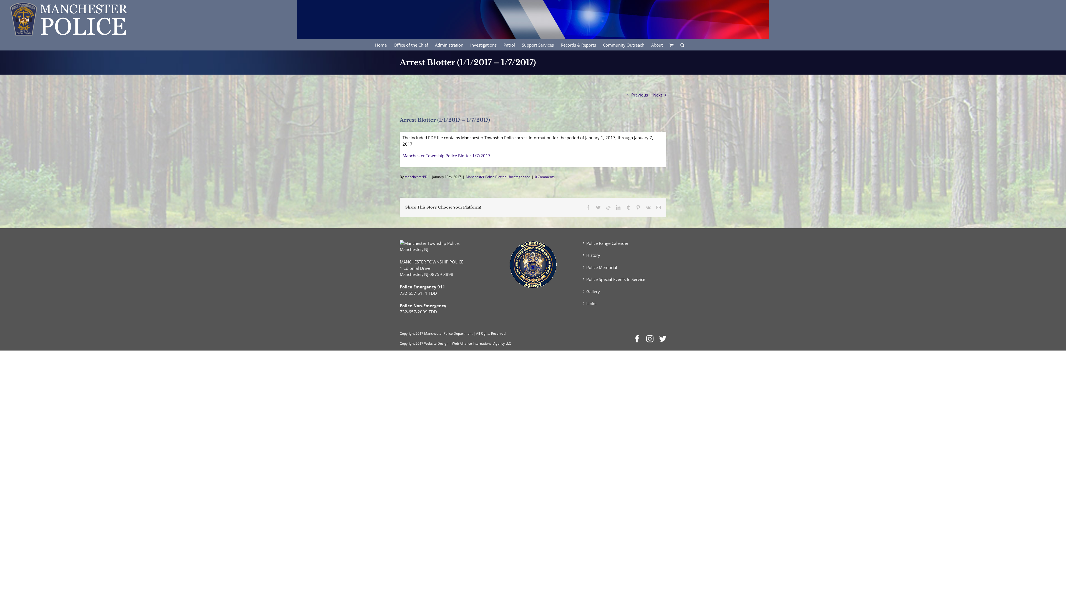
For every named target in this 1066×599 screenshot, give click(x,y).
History (593, 255)
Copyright (407, 333)
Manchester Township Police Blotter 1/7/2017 (447, 155)
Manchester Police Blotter (486, 176)
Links (591, 303)
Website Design (436, 343)
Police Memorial (601, 267)
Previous (639, 95)
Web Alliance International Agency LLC (481, 343)
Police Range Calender (607, 243)
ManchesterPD (416, 176)
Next (657, 95)
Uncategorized (518, 176)
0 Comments (545, 176)
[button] (682, 44)
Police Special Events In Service (615, 279)
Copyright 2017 (411, 343)
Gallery (593, 291)
